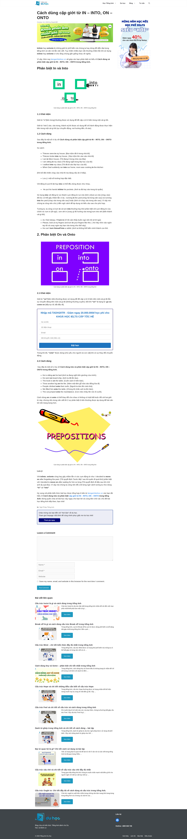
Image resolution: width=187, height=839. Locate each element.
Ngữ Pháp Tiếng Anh (47, 507)
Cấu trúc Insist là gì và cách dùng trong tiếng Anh (58, 603)
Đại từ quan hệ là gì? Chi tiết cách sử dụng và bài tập (60, 749)
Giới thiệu (126, 836)
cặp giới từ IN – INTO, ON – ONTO (84, 496)
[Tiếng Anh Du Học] (42, 3)
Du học (122, 3)
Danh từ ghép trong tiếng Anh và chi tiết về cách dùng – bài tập (64, 728)
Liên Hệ (133, 836)
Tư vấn (142, 3)
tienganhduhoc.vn (58, 59)
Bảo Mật (140, 836)
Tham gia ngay (49, 520)
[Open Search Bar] (149, 3)
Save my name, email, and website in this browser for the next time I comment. (72, 581)
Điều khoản (148, 836)
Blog (131, 3)
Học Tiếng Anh (108, 3)
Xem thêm (67, 614)
